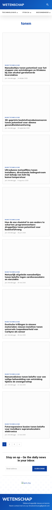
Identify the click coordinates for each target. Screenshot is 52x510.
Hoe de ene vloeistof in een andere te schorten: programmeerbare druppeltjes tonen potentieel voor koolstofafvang (25, 226)
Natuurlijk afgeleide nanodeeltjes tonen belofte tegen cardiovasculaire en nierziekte (24, 277)
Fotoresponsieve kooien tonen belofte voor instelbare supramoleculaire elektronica (25, 429)
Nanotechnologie (12, 65)
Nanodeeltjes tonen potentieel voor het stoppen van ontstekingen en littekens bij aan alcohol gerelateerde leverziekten (26, 71)
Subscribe (39, 469)
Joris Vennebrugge (10, 78)
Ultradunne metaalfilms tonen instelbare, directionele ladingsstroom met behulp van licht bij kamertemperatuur (25, 174)
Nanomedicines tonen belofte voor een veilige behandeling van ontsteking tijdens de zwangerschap (25, 379)
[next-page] (19, 444)
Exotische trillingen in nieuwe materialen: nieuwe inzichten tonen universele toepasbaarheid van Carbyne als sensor (24, 328)
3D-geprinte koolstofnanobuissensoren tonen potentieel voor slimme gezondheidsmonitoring (26, 122)
